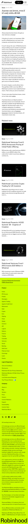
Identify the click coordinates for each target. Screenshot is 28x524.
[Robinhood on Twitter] (3, 417)
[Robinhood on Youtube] (15, 417)
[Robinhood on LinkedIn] (9, 417)
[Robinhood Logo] (6, 2)
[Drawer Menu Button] (25, 2)
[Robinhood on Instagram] (6, 417)
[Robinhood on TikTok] (12, 417)
